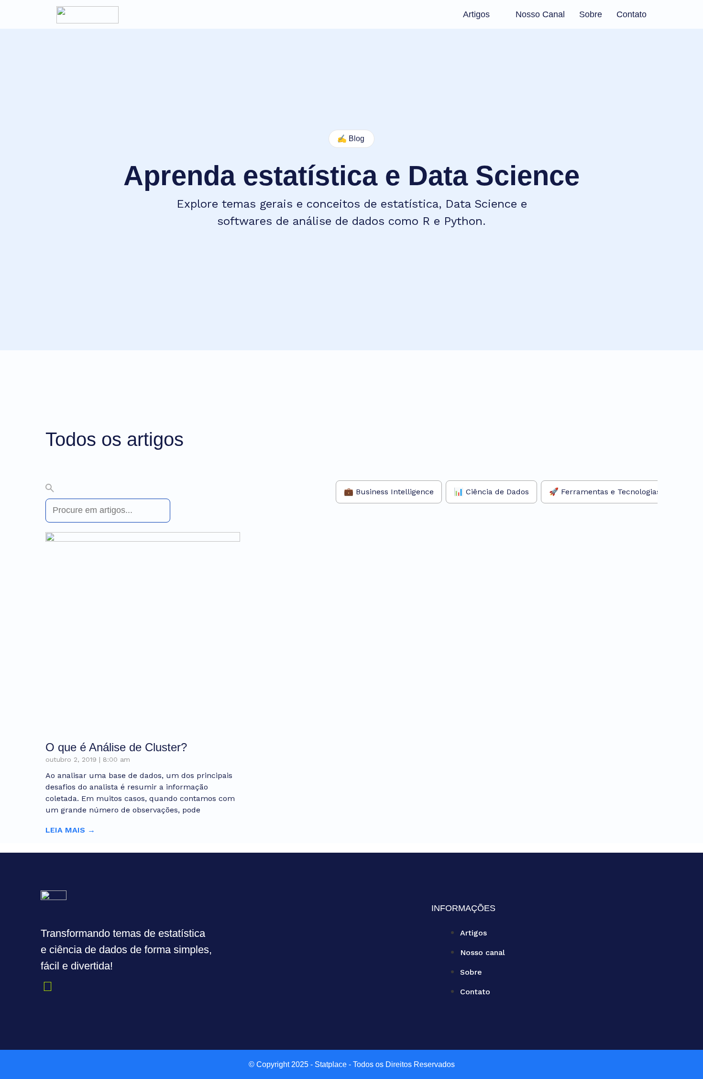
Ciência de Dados (497, 491)
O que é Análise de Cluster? (116, 747)
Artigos (476, 14)
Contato (631, 14)
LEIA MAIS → (70, 829)
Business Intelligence (395, 491)
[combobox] (107, 511)
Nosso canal (540, 14)
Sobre (590, 14)
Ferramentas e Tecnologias (610, 491)
